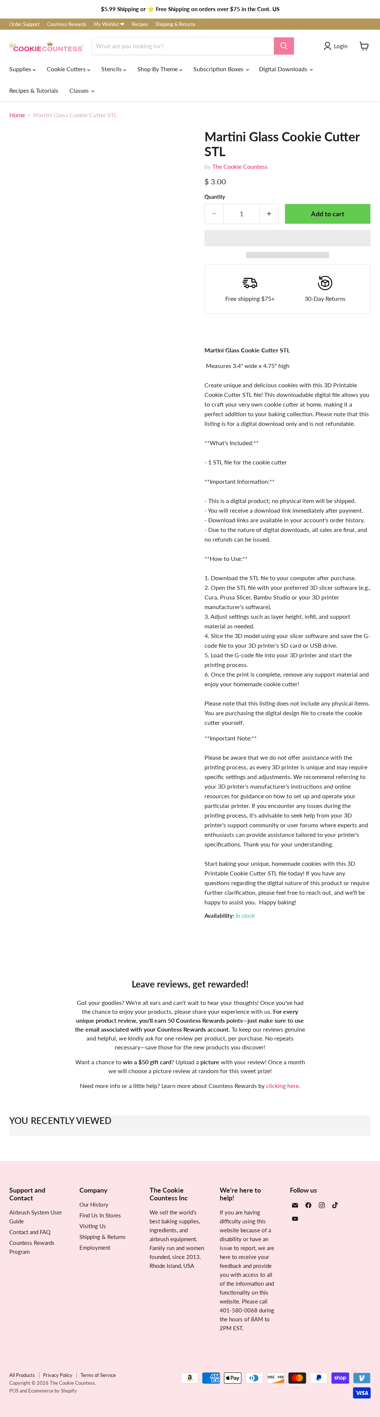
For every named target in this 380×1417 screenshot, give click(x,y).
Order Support (24, 24)
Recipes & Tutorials (33, 90)
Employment (94, 1247)
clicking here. (283, 1085)
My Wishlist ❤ (109, 24)
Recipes (140, 24)
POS (14, 1391)
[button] (287, 238)
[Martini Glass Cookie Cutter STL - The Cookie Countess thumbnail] (20, 333)
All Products (22, 1375)
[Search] (284, 46)
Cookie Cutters (67, 68)
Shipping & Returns (175, 24)
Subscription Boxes (219, 68)
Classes (79, 90)
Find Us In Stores (100, 1215)
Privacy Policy (57, 1375)
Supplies (21, 68)
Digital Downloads (284, 68)
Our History (93, 1204)
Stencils (112, 68)
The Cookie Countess (240, 166)
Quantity (214, 197)
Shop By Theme (158, 68)
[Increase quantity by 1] (269, 214)
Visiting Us (92, 1226)
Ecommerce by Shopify (52, 1391)
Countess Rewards (66, 24)
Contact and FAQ (29, 1232)
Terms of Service (98, 1375)
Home (17, 115)
